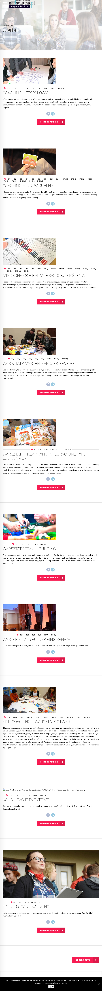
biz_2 (14, 88)
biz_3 (20, 88)
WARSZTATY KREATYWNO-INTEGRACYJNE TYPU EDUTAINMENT (44, 456)
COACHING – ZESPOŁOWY (25, 93)
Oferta (45, 88)
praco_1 (52, 88)
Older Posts (83, 960)
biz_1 (8, 88)
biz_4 (26, 88)
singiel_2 (31, 181)
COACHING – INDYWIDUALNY (28, 185)
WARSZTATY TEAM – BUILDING (29, 548)
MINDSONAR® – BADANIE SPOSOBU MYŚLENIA (44, 275)
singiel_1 (23, 181)
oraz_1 (58, 179)
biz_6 (32, 88)
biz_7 (38, 88)
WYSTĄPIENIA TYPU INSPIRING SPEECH (36, 639)
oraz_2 (65, 179)
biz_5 (32, 179)
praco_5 (14, 181)
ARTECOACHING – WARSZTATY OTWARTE (38, 721)
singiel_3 (61, 88)
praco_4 (85, 269)
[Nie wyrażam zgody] (98, 984)
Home (4, 25)
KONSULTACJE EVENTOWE (26, 799)
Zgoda (51, 987)
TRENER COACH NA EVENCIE (27, 906)
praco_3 (89, 179)
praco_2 (81, 179)
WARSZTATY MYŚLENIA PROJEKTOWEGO (38, 363)
